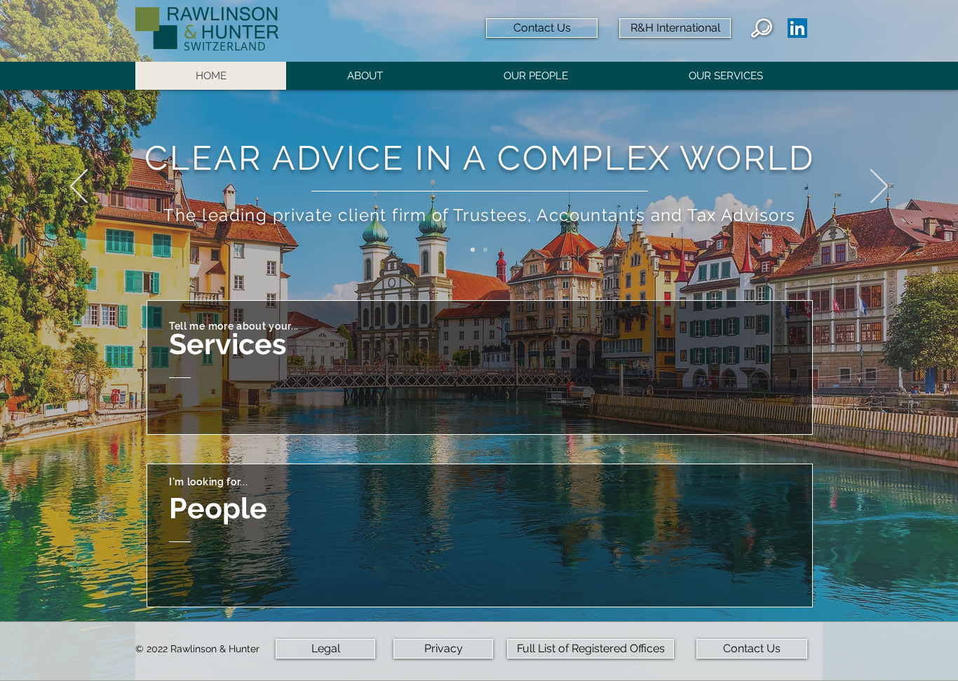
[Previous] (79, 187)
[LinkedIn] (797, 28)
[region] (479, 367)
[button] (364, 76)
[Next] (879, 187)
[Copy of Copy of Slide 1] (485, 250)
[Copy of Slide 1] (473, 250)
